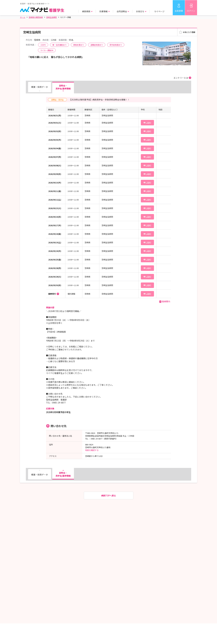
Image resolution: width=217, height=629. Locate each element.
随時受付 (52, 293)
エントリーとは (181, 77)
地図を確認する (92, 450)
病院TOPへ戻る (108, 495)
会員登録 (179, 10)
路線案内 (166, 301)
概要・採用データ (39, 86)
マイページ (159, 11)
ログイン (191, 10)
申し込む (147, 122)
